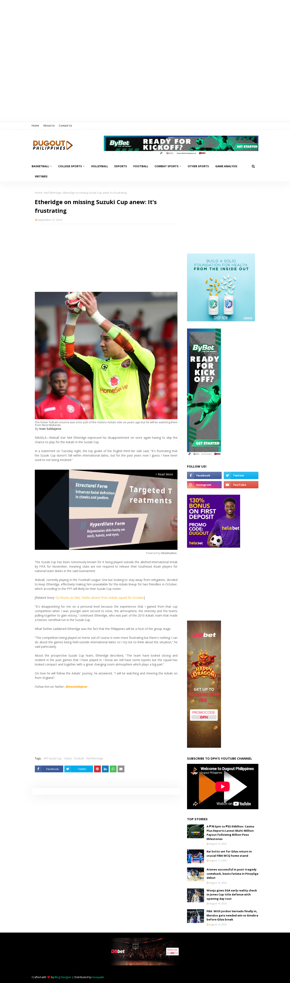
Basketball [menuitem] (40, 166)
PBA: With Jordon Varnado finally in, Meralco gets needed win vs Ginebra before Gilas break (232, 915)
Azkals (68, 758)
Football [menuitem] (140, 166)
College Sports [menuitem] (70, 166)
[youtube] (241, 484)
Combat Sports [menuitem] (167, 166)
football (79, 758)
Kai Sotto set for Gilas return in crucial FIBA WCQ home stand (229, 853)
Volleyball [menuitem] (99, 166)
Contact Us (65, 125)
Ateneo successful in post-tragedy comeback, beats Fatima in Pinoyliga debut (232, 873)
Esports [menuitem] (120, 166)
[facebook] (204, 475)
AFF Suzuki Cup (53, 758)
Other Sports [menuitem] (198, 166)
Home (35, 125)
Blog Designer (63, 977)
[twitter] (241, 475)
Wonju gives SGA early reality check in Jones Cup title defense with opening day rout (232, 894)
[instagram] (204, 484)
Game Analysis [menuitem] (226, 166)
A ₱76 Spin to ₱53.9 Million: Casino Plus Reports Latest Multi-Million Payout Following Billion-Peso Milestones (230, 832)
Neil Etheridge (52, 193)
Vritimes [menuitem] (41, 176)
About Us (49, 125)
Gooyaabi (98, 977)
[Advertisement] (106, 258)
